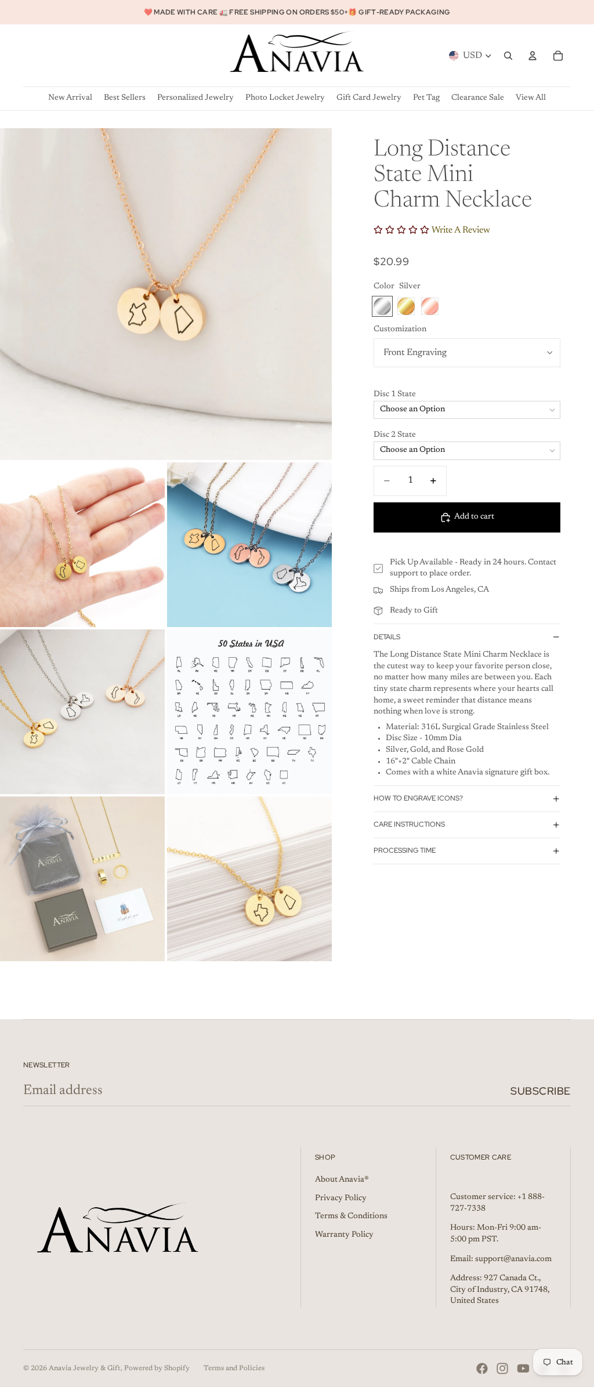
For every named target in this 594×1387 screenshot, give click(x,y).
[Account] (532, 55)
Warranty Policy (344, 1235)
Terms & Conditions (351, 1216)
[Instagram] (502, 1368)
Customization (400, 329)
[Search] (508, 55)
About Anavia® (342, 1180)
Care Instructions (409, 824)
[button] (467, 395)
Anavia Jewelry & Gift (85, 1368)
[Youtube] (523, 1368)
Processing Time (405, 850)
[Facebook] (482, 1368)
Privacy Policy (341, 1198)
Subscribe (540, 1091)
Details (387, 637)
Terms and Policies (234, 1368)
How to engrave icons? (418, 798)
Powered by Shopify (157, 1368)
